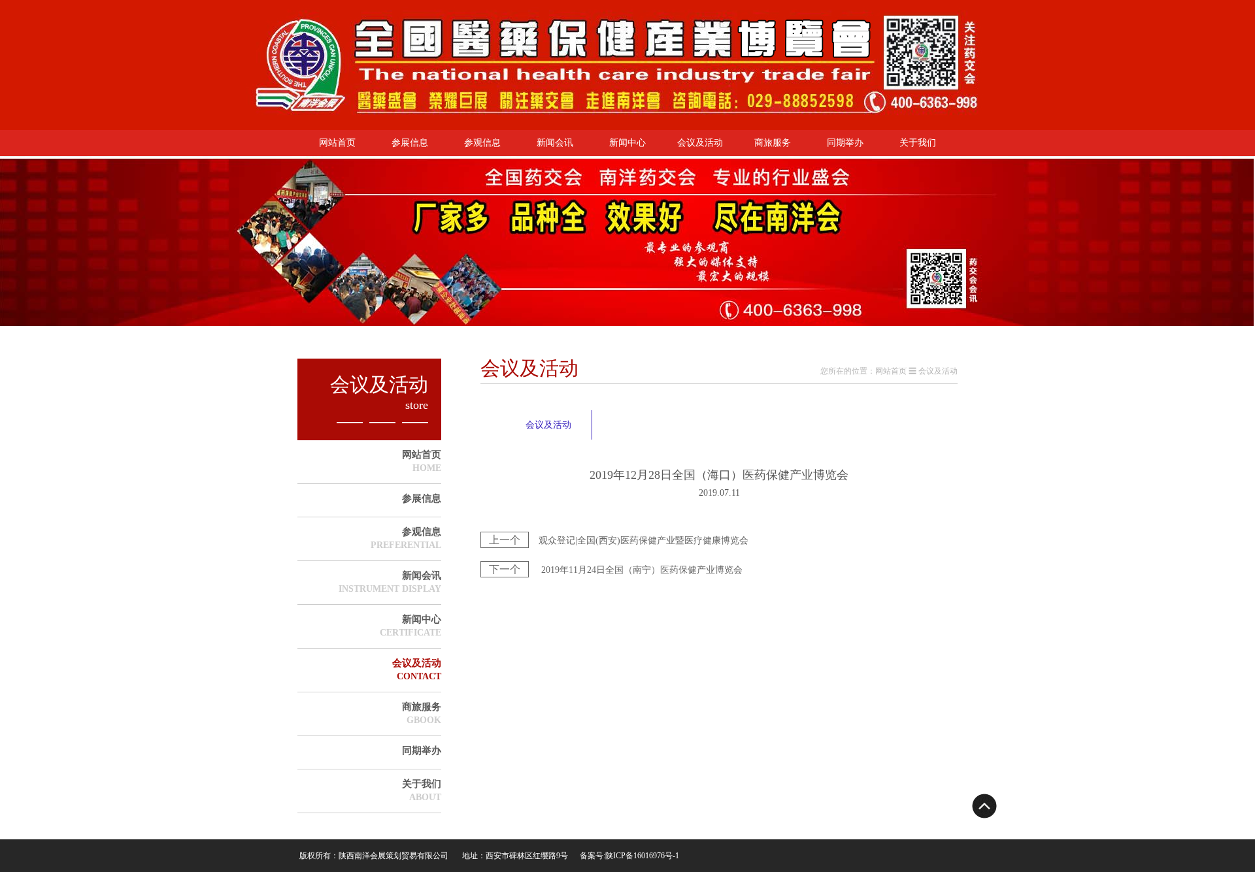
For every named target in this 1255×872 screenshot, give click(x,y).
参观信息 (482, 143)
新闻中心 (627, 143)
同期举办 (845, 143)
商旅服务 (772, 143)
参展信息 (410, 143)
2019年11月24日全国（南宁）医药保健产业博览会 (616, 570)
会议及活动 (700, 143)
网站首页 (337, 143)
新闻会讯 (555, 143)
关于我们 (917, 143)
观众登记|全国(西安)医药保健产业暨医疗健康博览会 (618, 540)
